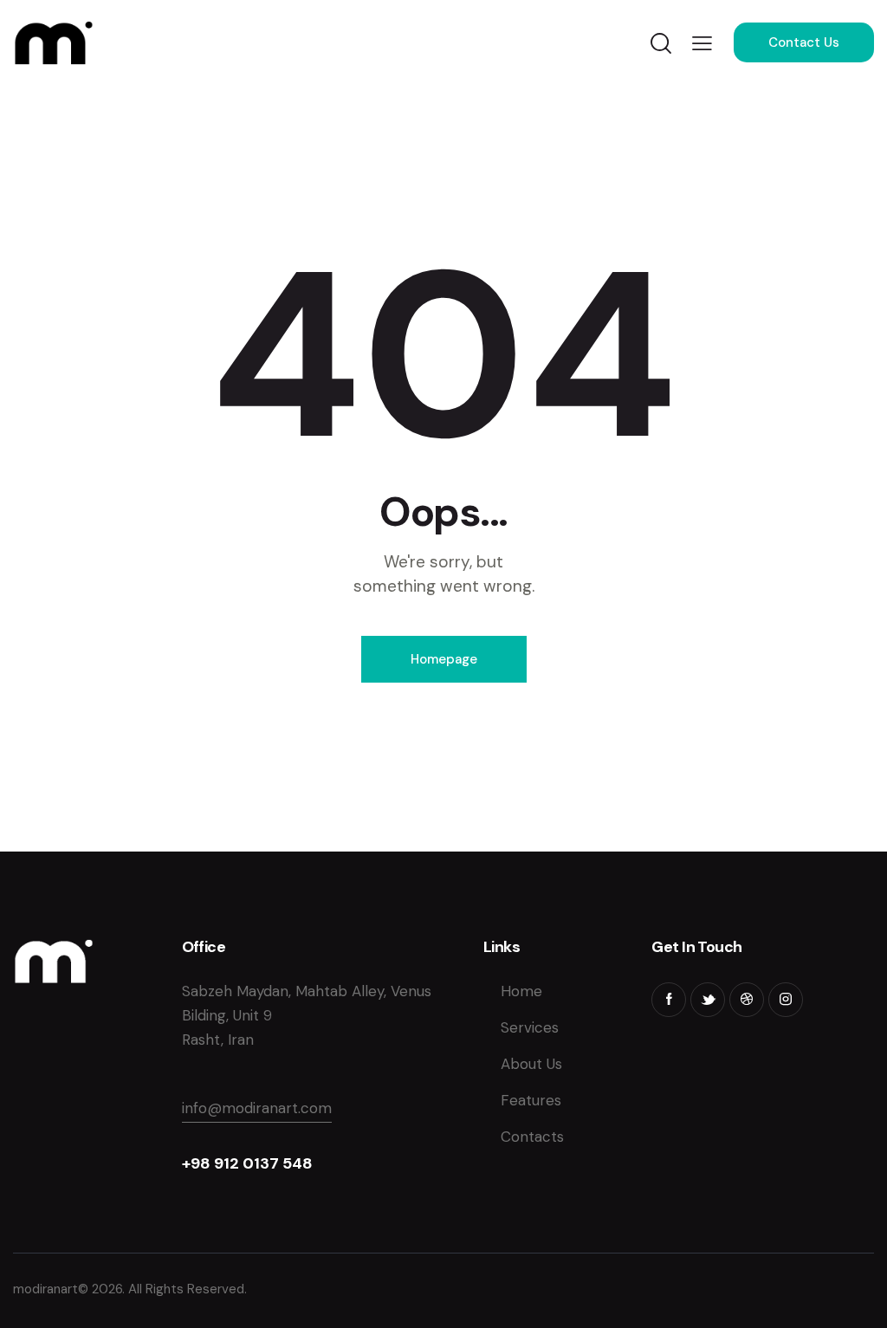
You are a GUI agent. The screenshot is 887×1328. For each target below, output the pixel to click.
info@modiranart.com (257, 1107)
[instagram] (785, 999)
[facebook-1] (668, 999)
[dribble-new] (746, 999)
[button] (702, 42)
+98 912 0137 (232, 1163)
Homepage (444, 659)
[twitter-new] (707, 999)
